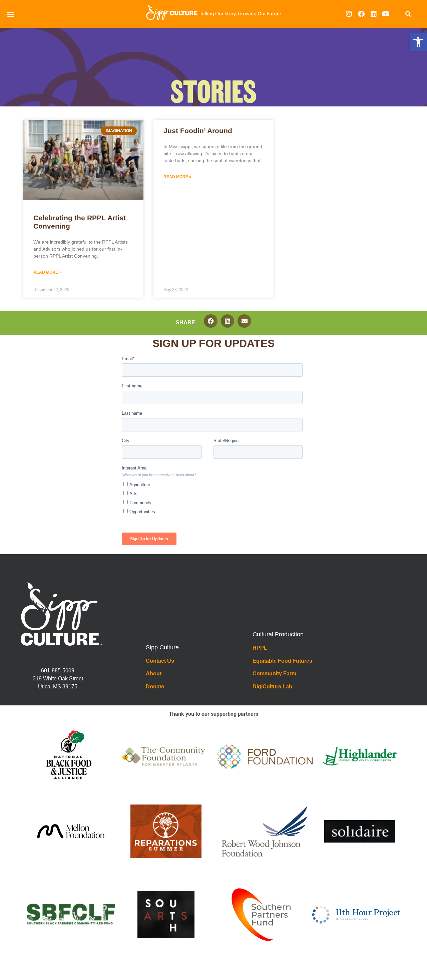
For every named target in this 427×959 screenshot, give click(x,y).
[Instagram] (349, 14)
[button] (418, 42)
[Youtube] (386, 14)
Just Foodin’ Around (197, 130)
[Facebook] (361, 14)
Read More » (47, 272)
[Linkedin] (373, 14)
